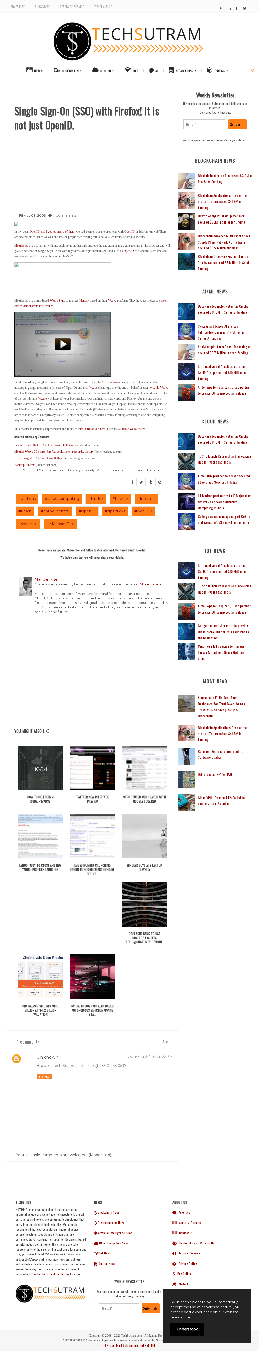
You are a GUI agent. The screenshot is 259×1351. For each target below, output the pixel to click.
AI (156, 71)
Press (219, 71)
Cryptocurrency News (111, 1222)
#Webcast (27, 524)
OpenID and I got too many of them (52, 231)
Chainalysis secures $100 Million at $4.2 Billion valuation (40, 1010)
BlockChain (68, 71)
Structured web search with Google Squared (144, 799)
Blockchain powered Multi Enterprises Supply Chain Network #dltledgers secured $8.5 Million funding (224, 242)
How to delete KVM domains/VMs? (40, 799)
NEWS (38, 71)
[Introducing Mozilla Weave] (92, 278)
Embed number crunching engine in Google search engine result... (92, 869)
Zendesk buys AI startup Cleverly (144, 867)
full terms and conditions (53, 1274)
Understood (187, 1329)
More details (150, 584)
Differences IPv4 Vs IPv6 (215, 774)
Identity (84, 300)
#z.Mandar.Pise (60, 524)
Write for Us (207, 1243)
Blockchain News (108, 1212)
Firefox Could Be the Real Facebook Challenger (44, 445)
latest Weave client (133, 429)
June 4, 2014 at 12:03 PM (150, 1056)
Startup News (106, 1263)
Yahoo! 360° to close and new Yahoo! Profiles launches (40, 867)
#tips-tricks (115, 511)
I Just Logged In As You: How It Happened (42, 458)
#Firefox (95, 498)
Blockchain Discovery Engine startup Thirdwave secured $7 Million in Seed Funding (223, 262)
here (160, 470)
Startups (184, 71)
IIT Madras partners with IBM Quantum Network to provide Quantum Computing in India (224, 501)
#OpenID (87, 511)
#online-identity (55, 511)
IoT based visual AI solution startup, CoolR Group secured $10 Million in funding (222, 372)
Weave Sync (57, 300)
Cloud (105, 71)
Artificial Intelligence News (114, 1233)
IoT (135, 71)
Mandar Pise (46, 579)
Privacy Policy (186, 1263)
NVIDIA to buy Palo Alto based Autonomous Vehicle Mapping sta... (92, 1010)
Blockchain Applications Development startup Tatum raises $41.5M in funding (224, 201)
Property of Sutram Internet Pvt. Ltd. (131, 1345)
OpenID (129, 231)
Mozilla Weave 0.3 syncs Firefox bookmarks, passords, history (54, 451)
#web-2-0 (143, 511)
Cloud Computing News (113, 1243)
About (181, 1222)
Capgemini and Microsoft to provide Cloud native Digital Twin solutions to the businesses (223, 631)
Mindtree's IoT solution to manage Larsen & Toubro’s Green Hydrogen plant (222, 652)
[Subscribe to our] (221, 8)
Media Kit (183, 1284)
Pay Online (183, 1273)
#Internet (146, 498)
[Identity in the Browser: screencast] (62, 344)
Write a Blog (103, 6)
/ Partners (194, 1222)
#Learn (25, 511)
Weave (112, 300)
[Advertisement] (92, 170)
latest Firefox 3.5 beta (91, 429)
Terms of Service (72, 6)
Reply (44, 1076)
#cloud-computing (62, 498)
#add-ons (27, 498)
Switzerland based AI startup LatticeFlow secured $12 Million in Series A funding (221, 332)
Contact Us (185, 1233)
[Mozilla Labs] (92, 224)
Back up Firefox (25, 465)
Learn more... (181, 1317)
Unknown (48, 1057)
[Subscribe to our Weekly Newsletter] (204, 124)
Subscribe (42, 6)
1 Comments (64, 215)
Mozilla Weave (111, 382)
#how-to (120, 498)
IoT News (105, 1253)
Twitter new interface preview (92, 799)
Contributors (186, 1243)
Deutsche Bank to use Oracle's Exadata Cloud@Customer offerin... (144, 937)
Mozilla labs (22, 245)
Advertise (18, 6)
